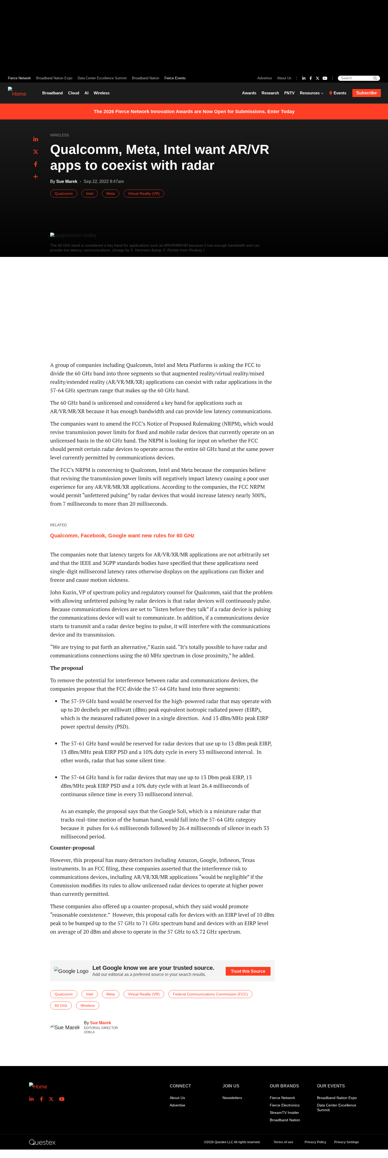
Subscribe (366, 93)
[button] (35, 177)
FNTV (289, 93)
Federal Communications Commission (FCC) (210, 994)
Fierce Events (175, 78)
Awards (249, 93)
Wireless (102, 93)
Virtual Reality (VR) (144, 193)
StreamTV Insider (284, 1112)
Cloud (73, 93)
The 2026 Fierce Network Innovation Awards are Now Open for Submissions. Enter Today (194, 111)
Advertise (264, 78)
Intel (89, 193)
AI (86, 93)
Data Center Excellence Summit (102, 78)
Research (270, 93)
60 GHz (61, 1005)
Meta (110, 193)
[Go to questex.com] (42, 1142)
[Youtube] (325, 78)
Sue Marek (100, 1023)
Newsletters (232, 1098)
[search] (375, 78)
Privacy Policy (315, 1142)
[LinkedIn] (304, 78)
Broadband (52, 93)
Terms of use (283, 1142)
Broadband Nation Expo (54, 78)
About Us (284, 78)
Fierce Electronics (285, 1105)
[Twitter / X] (317, 78)
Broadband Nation (145, 78)
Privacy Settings (346, 1142)
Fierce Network (19, 78)
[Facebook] (311, 78)
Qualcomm (64, 193)
